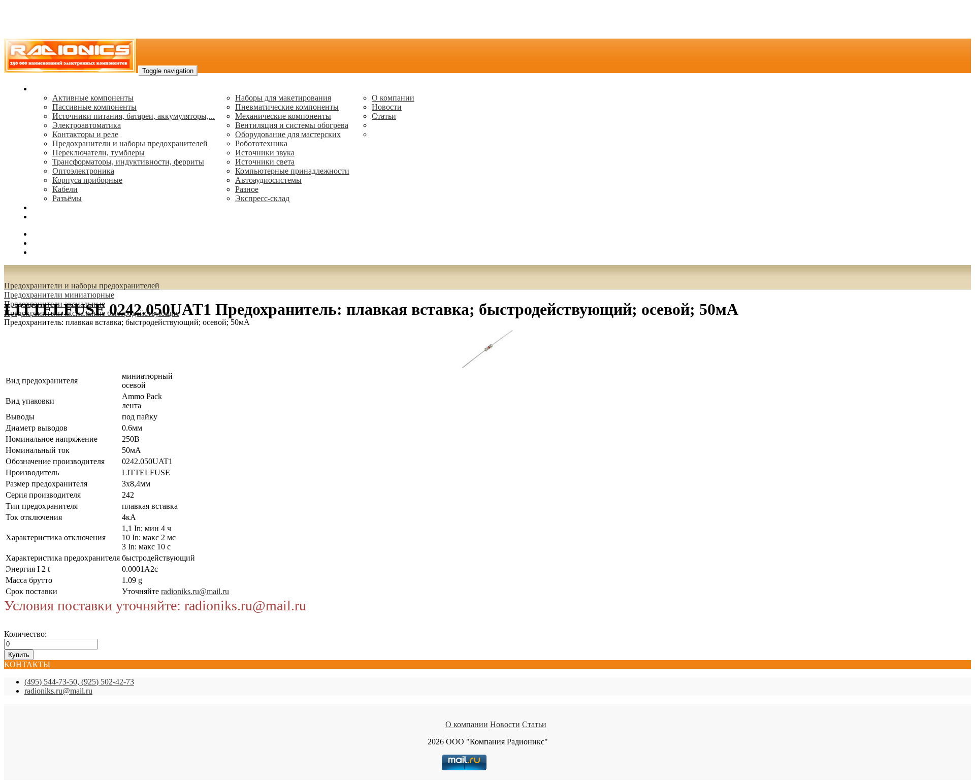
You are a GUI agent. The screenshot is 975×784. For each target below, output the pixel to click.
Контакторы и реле (85, 134)
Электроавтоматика (86, 125)
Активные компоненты (93, 97)
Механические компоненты (283, 116)
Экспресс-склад (262, 198)
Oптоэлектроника (83, 171)
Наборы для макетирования (283, 97)
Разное (246, 189)
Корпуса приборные (87, 180)
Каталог (46, 88)
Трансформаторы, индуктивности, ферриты (128, 161)
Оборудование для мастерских (288, 134)
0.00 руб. (47, 252)
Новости (387, 107)
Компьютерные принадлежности (292, 171)
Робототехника (261, 143)
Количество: (25, 634)
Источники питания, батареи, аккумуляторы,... (133, 116)
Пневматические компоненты (287, 107)
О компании (393, 97)
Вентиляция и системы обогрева (291, 125)
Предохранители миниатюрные (59, 294)
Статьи (384, 116)
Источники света (265, 161)
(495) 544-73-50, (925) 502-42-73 (79, 681)
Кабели (65, 189)
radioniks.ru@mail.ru (66, 216)
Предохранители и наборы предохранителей (130, 143)
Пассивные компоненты (94, 107)
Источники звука (265, 152)
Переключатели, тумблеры (98, 152)
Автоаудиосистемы (268, 180)
